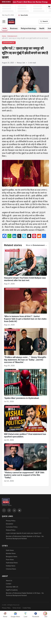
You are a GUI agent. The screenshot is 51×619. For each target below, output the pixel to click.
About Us (9, 580)
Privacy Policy (10, 521)
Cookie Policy (27, 608)
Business (13, 28)
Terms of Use (17, 608)
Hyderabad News (12, 563)
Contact (8, 584)
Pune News (10, 559)
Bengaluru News (11, 556)
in (14, 510)
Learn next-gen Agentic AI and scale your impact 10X (23, 533)
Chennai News (11, 569)
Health (41, 28)
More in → (36, 245)
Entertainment (8, 42)
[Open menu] (4, 21)
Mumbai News (11, 553)
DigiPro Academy (12, 590)
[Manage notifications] (45, 613)
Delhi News (10, 550)
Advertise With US (12, 587)
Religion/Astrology (28, 28)
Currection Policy (11, 527)
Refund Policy (10, 530)
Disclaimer (9, 524)
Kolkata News (10, 566)
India (5, 28)
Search (45, 21)
